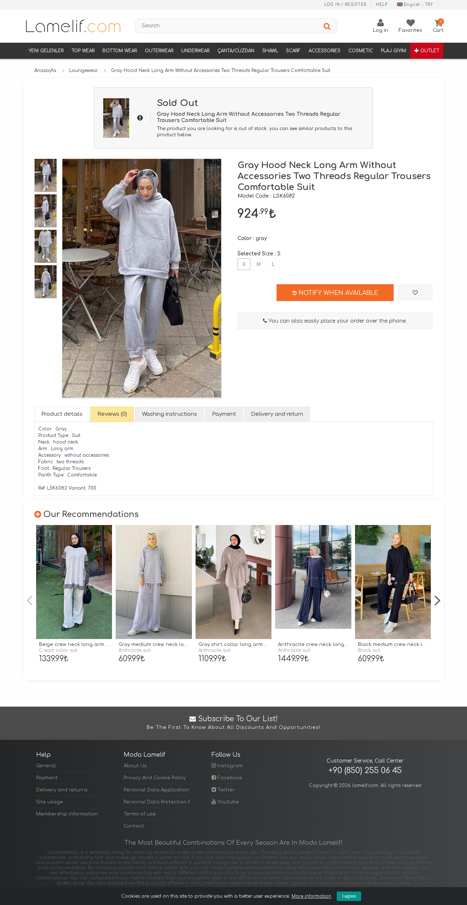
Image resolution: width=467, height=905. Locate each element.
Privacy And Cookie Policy (155, 777)
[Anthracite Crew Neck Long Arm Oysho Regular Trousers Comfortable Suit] (313, 582)
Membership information (67, 814)
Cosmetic (360, 50)
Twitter (225, 789)
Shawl (270, 50)
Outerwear (159, 50)
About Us (135, 765)
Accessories (324, 50)
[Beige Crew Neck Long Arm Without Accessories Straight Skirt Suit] (74, 582)
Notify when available (337, 293)
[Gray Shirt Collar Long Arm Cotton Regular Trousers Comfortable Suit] (233, 582)
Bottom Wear (120, 50)
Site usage (49, 802)
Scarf (293, 50)
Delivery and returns (62, 789)
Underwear (195, 50)
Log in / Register (345, 5)
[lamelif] (72, 26)
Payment (47, 777)
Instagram (229, 765)
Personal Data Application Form (156, 789)
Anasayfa (45, 70)
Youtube (227, 802)
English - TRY (418, 5)
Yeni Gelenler (45, 50)
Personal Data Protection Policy (156, 802)
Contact (134, 826)
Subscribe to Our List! (233, 722)
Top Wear (83, 50)
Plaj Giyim (393, 50)
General (46, 765)
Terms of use (140, 814)
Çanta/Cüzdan (235, 50)
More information (311, 896)
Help (381, 5)
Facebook (229, 777)
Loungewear (83, 70)
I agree (349, 896)
